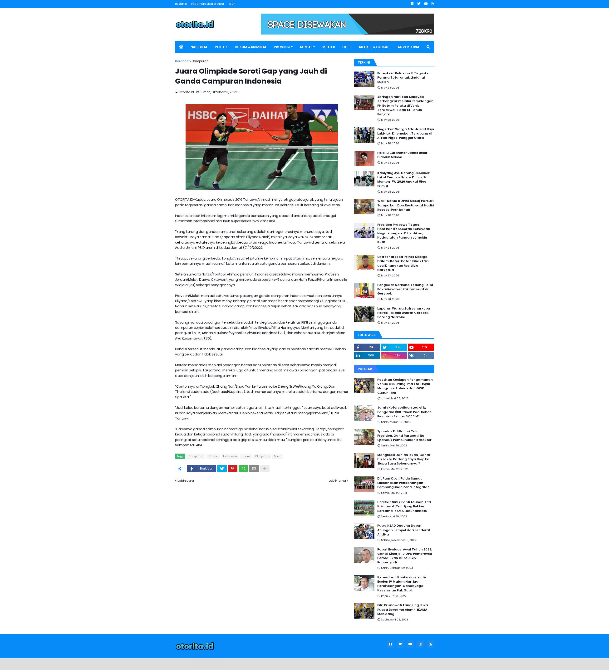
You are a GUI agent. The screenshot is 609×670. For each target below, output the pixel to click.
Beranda (182, 61)
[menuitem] (181, 47)
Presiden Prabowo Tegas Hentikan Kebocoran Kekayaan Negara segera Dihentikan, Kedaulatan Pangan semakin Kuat (403, 233)
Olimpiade (262, 456)
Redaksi (181, 4)
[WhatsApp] (243, 468)
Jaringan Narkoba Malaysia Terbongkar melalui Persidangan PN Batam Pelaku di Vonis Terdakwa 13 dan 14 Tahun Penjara (405, 105)
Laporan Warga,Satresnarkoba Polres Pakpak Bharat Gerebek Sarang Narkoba (403, 312)
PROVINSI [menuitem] (282, 47)
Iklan (232, 4)
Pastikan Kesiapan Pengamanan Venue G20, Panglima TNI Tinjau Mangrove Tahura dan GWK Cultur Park (405, 386)
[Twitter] (222, 468)
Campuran (200, 61)
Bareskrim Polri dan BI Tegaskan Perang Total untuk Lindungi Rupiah (404, 77)
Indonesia (230, 456)
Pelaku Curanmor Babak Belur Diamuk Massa (402, 155)
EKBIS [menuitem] (347, 47)
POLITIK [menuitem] (221, 47)
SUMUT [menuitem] (306, 47)
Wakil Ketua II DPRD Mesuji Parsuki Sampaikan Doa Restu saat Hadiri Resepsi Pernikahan (405, 205)
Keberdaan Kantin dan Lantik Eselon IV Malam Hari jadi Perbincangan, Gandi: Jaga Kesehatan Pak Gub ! (402, 584)
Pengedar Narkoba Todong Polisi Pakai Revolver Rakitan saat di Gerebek (405, 289)
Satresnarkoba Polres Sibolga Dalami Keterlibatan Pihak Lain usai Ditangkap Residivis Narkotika (403, 263)
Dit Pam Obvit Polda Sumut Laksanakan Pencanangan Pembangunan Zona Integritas (403, 482)
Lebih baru (185, 480)
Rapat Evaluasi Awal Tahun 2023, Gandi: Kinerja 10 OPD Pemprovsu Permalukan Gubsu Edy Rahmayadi (404, 556)
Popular (365, 369)
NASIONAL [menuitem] (199, 47)
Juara (246, 456)
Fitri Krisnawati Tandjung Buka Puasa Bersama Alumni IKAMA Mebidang (402, 609)
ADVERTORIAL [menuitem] (409, 47)
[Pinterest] (232, 468)
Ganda (213, 456)
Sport (277, 456)
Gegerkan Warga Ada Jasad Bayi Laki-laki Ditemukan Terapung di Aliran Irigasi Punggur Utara (405, 133)
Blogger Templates (208, 664)
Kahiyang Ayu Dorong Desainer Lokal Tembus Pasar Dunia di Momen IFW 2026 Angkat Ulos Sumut (403, 179)
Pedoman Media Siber (207, 4)
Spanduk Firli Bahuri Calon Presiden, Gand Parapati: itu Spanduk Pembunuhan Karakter (404, 435)
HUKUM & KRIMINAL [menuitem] (251, 47)
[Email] (254, 468)
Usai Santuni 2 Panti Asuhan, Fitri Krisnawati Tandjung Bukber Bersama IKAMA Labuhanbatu (404, 506)
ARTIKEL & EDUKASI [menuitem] (374, 47)
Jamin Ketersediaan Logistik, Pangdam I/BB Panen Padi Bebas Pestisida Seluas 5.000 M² (404, 411)
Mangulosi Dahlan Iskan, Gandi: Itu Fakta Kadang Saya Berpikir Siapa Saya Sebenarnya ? (403, 459)
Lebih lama (337, 480)
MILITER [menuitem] (328, 47)
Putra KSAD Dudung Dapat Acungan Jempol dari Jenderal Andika (403, 530)
